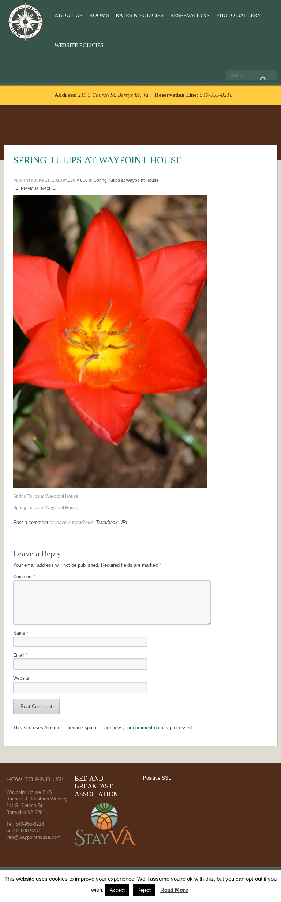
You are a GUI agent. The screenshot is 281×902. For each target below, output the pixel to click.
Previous (26, 188)
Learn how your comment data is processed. (146, 727)
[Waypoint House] (26, 20)
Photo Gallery (238, 15)
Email (20, 655)
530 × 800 (78, 180)
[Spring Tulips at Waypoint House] (110, 341)
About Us (69, 15)
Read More (174, 890)
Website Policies (79, 45)
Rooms (99, 15)
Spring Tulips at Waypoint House (126, 180)
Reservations (190, 15)
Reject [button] (144, 890)
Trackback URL (112, 522)
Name (20, 633)
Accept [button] (117, 890)
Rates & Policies (140, 15)
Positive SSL (157, 778)
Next (48, 188)
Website (21, 678)
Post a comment (30, 522)
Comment (24, 576)
